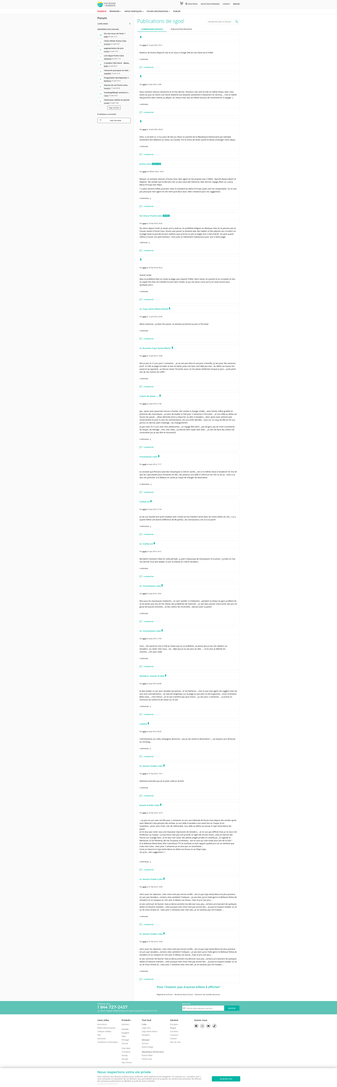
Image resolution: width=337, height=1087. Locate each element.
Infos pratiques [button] (133, 11)
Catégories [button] (102, 24)
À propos (174, 1024)
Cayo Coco (146, 1028)
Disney (125, 1055)
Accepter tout (226, 1079)
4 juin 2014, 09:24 (154, 731)
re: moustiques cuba (150, 586)
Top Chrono (127, 1062)
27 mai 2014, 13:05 (155, 887)
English (236, 4)
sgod (144, 45)
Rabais (101, 11)
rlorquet (106, 51)
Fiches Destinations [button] (158, 11)
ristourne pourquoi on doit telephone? (121, 70)
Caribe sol (144, 501)
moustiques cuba (148, 456)
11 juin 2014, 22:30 (155, 317)
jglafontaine (107, 59)
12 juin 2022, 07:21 (155, 45)
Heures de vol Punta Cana (115, 85)
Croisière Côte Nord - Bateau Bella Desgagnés (124, 63)
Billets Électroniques (210, 4)
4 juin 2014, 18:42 (154, 593)
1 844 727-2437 (112, 1007)
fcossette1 (107, 44)
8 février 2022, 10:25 (156, 171)
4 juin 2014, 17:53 (154, 638)
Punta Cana (147, 1059)
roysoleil (106, 103)
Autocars (125, 1024)
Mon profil (193, 4)
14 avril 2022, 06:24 (155, 129)
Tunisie (125, 1043)
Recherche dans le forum (184, 994)
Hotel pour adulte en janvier (117, 100)
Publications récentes (181, 29)
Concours (174, 1035)
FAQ (99, 1035)
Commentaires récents (152, 29)
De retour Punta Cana (150, 216)
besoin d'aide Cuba (149, 805)
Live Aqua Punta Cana (114, 55)
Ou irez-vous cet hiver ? (114, 33)
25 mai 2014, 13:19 (155, 813)
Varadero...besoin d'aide (151, 676)
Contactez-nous (103, 1004)
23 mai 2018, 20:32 (155, 223)
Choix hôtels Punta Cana (115, 41)
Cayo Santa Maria (149, 1031)
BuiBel (106, 37)
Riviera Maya (147, 1047)
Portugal (125, 1040)
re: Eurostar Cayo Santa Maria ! (155, 348)
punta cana (145, 164)
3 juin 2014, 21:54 (154, 509)
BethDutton (107, 81)
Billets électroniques (106, 1028)
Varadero (146, 1035)
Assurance (102, 1024)
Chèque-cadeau (104, 1031)
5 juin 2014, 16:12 (154, 551)
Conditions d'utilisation (107, 1042)
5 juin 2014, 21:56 (154, 404)
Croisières (126, 1052)
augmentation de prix (114, 48)
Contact (226, 4)
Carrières (174, 1031)
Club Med (126, 1048)
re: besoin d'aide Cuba (151, 766)
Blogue (173, 1028)
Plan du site (175, 1042)
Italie (124, 1036)
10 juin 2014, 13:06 (155, 356)
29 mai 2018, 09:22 (155, 268)
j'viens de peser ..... (149, 396)
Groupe (125, 1059)
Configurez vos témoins (107, 1083)
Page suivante (114, 108)
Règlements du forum (165, 994)
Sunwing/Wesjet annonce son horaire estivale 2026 (127, 92)
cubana (143, 724)
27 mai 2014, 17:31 (155, 774)
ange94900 (107, 73)
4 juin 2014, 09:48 (154, 684)
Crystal (106, 95)
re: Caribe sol (146, 544)
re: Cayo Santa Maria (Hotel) (153, 309)
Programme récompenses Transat (119, 77)
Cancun (145, 1043)
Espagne (125, 1032)
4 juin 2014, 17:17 (154, 464)
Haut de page (115, 120)
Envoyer (231, 1008)
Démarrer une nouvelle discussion (207, 994)
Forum (176, 11)
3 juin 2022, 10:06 (154, 84)
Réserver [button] (115, 11)
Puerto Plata (147, 1055)
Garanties (101, 1038)
